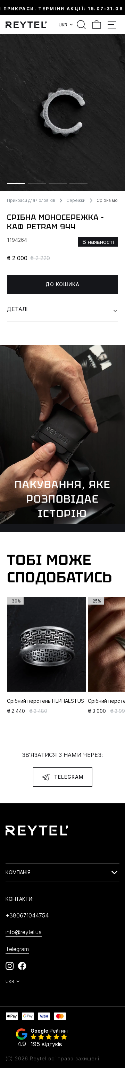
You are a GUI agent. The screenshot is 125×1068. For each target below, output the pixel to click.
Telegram (69, 777)
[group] (62, 112)
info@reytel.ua (24, 932)
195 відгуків (46, 1044)
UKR (63, 24)
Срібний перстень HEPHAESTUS (45, 701)
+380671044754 (27, 915)
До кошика (62, 284)
